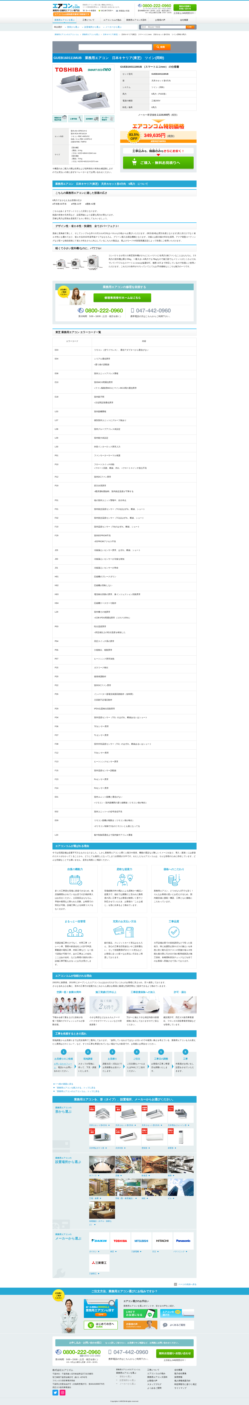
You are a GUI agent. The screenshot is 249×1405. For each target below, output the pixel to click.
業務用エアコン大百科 (136, 20)
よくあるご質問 (154, 1388)
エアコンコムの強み (112, 20)
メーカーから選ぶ (113, 27)
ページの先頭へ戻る (187, 1284)
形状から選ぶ (73, 27)
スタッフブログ (154, 1384)
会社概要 (184, 20)
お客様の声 (160, 20)
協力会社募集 (180, 1373)
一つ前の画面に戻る (64, 1084)
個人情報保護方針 (182, 1380)
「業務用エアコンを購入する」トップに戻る (75, 1088)
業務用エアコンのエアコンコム (128, 1370)
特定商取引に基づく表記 (185, 1384)
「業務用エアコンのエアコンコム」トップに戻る (77, 1091)
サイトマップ (180, 1388)
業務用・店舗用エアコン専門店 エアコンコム (66, 7)
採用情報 (178, 1377)
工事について (88, 20)
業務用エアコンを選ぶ (64, 20)
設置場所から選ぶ (92, 27)
